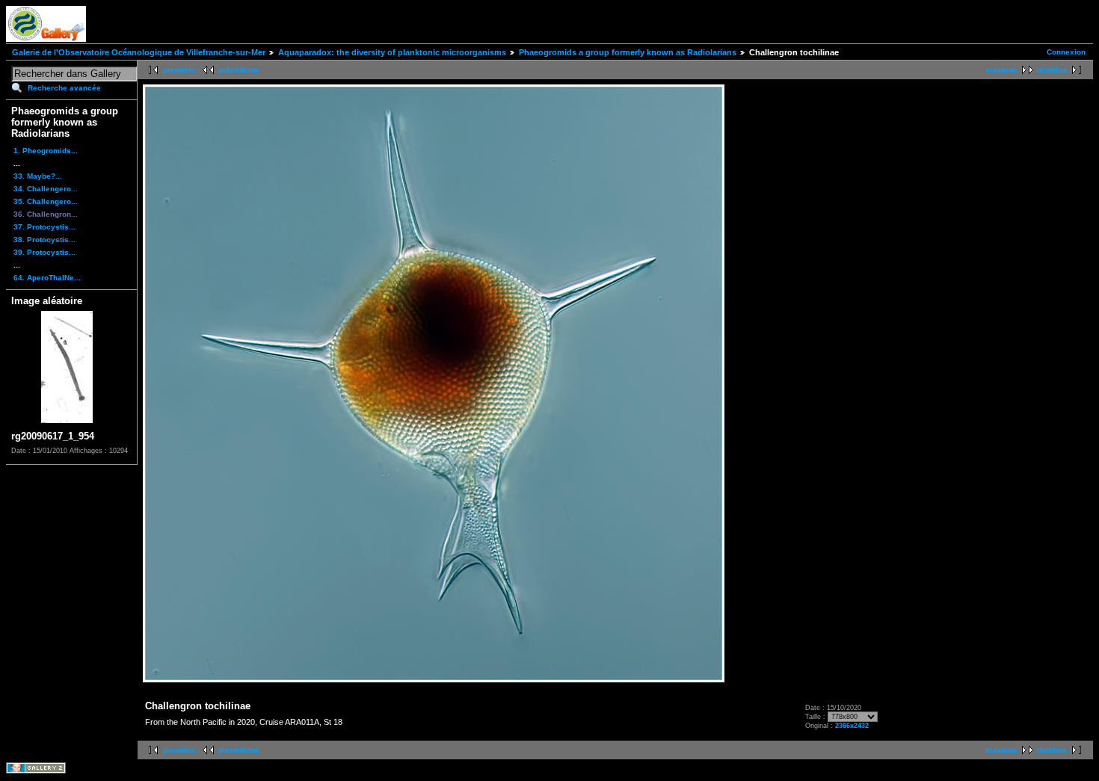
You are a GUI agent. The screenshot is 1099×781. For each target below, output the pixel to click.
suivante (1001, 70)
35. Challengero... (45, 201)
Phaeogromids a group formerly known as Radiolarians (627, 52)
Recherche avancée (64, 88)
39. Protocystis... (44, 252)
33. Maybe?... (37, 176)
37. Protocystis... (44, 227)
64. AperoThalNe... (47, 278)
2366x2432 (852, 725)
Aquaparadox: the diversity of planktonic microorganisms (392, 52)
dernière (1052, 70)
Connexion (1066, 52)
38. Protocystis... (44, 239)
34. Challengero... (45, 189)
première (179, 70)
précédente (238, 70)
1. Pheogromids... (45, 150)
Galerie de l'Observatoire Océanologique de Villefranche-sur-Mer (138, 52)
